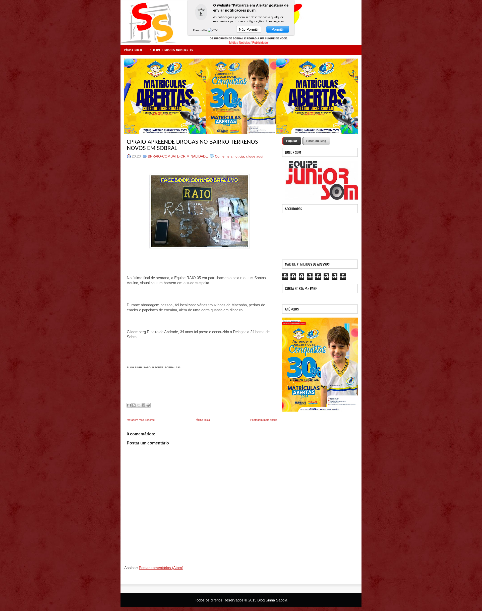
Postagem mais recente (140, 419)
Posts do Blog (316, 141)
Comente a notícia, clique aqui (239, 156)
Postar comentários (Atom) (161, 568)
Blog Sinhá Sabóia (272, 600)
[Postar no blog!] (133, 405)
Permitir (278, 29)
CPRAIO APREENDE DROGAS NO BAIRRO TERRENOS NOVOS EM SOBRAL (192, 145)
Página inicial (202, 419)
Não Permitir (249, 29)
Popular (291, 141)
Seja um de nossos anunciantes (171, 50)
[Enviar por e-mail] (129, 405)
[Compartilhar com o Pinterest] (148, 405)
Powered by (200, 30)
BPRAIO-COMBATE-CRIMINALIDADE (178, 156)
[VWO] (213, 30)
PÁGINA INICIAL (133, 50)
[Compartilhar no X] (138, 405)
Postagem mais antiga (263, 419)
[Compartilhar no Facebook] (143, 405)
